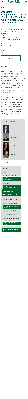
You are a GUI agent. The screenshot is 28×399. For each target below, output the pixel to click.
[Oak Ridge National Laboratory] (14, 2)
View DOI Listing (10, 58)
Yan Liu (13, 154)
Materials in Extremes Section (10, 203)
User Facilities (6, 226)
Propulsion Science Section (9, 175)
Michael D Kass (15, 137)
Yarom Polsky (14, 129)
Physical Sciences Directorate (9, 196)
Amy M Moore (15, 146)
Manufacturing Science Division (10, 194)
